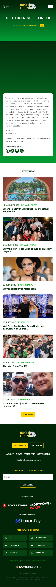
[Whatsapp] (22, 151)
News (19, 454)
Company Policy (28, 573)
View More (28, 415)
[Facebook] (8, 151)
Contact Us (36, 445)
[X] (12, 151)
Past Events (20, 445)
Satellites (43, 454)
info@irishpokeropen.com (28, 460)
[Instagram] (17, 151)
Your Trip (29, 454)
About (10, 454)
